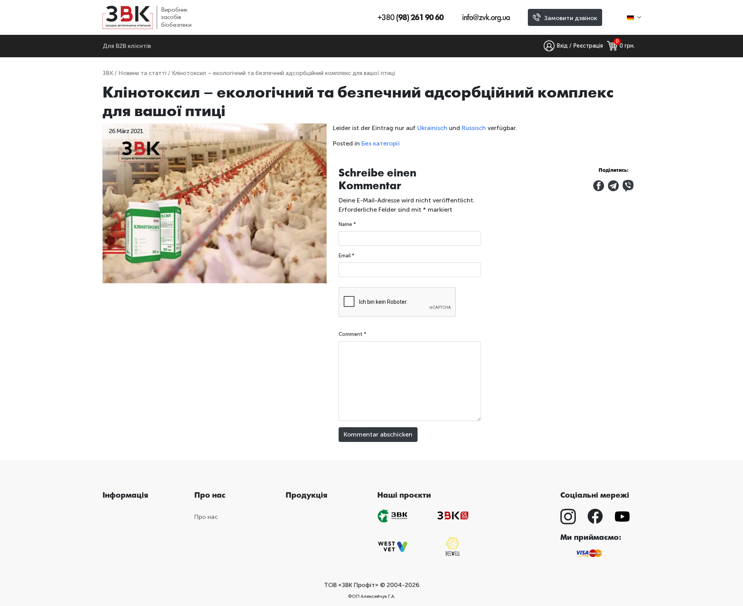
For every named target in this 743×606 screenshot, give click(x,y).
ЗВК (108, 73)
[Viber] (628, 185)
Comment (352, 334)
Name (347, 224)
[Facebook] (599, 185)
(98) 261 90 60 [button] (410, 18)
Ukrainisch (432, 128)
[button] (633, 17)
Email (346, 255)
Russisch (474, 128)
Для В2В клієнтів (127, 46)
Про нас (206, 516)
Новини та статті (142, 73)
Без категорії (380, 143)
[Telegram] (614, 185)
